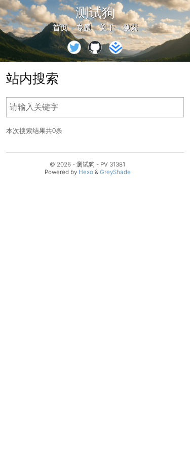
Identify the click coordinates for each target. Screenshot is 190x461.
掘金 (116, 47)
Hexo (86, 172)
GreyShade (115, 172)
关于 (107, 27)
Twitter (74, 47)
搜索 (130, 27)
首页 (60, 27)
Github (95, 47)
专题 (83, 27)
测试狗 (95, 12)
